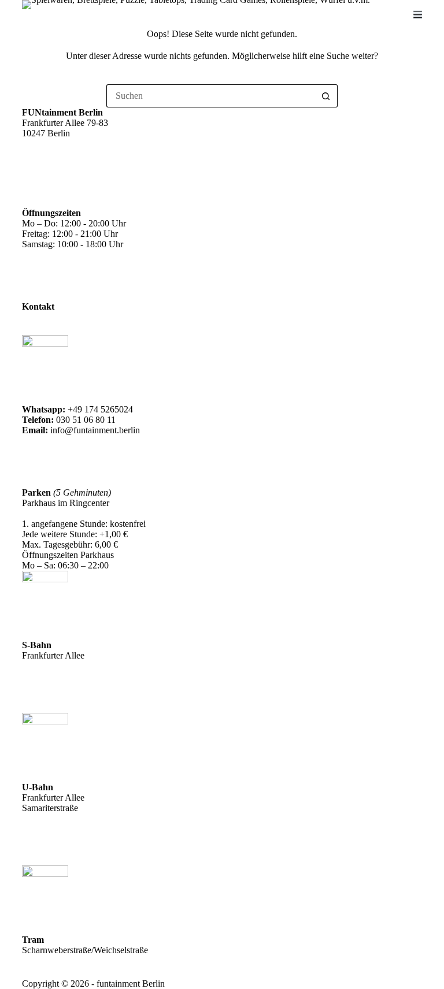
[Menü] (417, 14)
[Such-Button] (326, 95)
